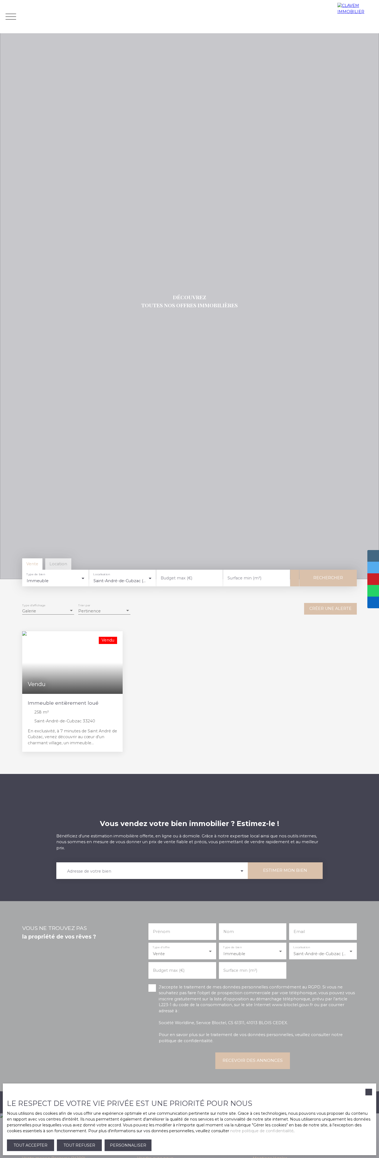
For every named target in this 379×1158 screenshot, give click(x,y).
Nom (228, 931)
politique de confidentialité (186, 1040)
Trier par (84, 605)
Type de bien (35, 574)
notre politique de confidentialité (262, 1130)
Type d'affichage (34, 605)
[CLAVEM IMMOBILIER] (357, 16)
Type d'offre (161, 947)
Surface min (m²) (244, 578)
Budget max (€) (176, 578)
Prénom (161, 931)
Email (299, 931)
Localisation (102, 574)
